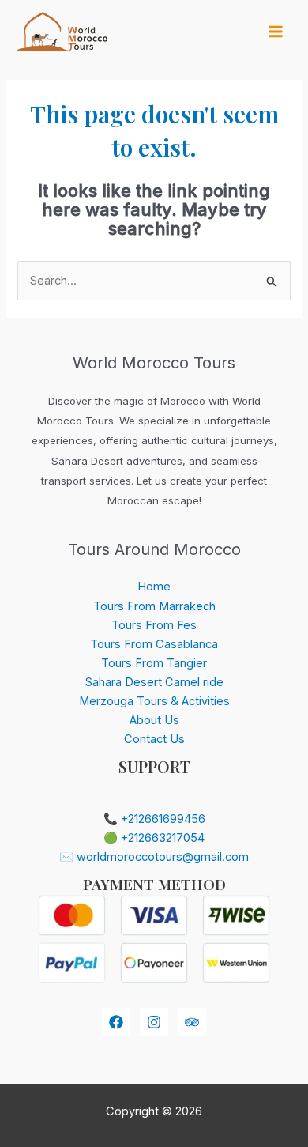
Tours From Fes (154, 625)
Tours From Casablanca (154, 644)
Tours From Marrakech (154, 606)
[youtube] (192, 1022)
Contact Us (154, 739)
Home (154, 586)
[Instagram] (154, 1022)
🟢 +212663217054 (154, 838)
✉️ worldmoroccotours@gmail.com (154, 857)
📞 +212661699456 (154, 819)
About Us (154, 720)
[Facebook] (116, 1022)
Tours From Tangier (154, 663)
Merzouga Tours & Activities (154, 701)
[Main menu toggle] (275, 31)
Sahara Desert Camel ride (154, 682)
